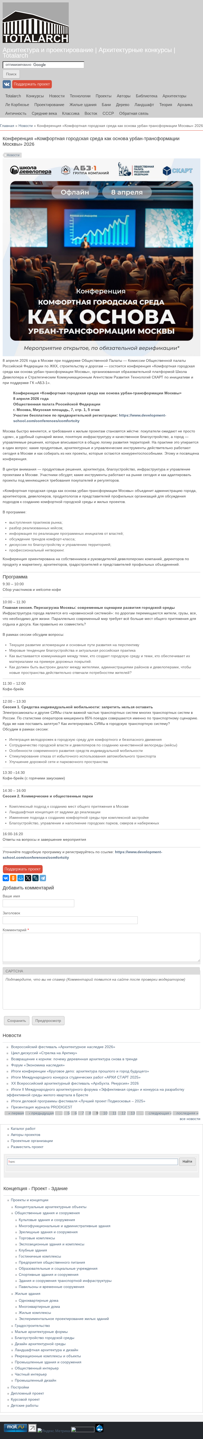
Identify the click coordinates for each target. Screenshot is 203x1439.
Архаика (184, 104)
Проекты (104, 96)
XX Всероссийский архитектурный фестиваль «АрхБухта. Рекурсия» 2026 (75, 1083)
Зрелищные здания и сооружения (48, 1232)
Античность (15, 113)
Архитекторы (174, 96)
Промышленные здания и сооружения (48, 1362)
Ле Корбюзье (17, 104)
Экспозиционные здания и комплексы (51, 1244)
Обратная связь (134, 113)
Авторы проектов (25, 1134)
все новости (190, 1119)
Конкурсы (35, 96)
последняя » (188, 1113)
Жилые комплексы (35, 1312)
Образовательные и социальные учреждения (58, 1268)
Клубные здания (33, 1250)
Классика (70, 113)
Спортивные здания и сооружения (49, 1274)
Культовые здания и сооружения (47, 1220)
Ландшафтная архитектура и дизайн (46, 1350)
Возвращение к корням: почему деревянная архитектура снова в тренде (74, 1059)
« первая (16, 1113)
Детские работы (24, 1405)
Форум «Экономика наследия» (38, 1065)
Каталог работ (23, 1128)
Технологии (80, 96)
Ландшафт (144, 104)
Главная (7, 126)
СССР (108, 113)
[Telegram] (43, 878)
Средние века (44, 113)
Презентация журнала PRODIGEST (41, 1107)
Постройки (20, 1387)
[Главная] (36, 22)
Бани (106, 104)
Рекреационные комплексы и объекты (48, 1356)
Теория (165, 104)
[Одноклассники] (13, 878)
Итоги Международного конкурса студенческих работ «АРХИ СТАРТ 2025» (76, 1077)
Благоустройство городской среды (44, 1338)
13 (133, 1113)
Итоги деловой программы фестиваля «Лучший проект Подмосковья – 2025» (78, 1101)
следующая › (160, 1113)
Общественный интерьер (37, 1368)
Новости (56, 96)
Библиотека (146, 96)
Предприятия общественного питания (52, 1262)
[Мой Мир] (20, 878)
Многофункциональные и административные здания (64, 1226)
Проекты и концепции (29, 1200)
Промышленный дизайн (35, 1380)
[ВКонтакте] (6, 878)
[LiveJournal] (35, 878)
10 (105, 1113)
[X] (28, 878)
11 (115, 1113)
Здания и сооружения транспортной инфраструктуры (65, 1280)
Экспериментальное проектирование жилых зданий (64, 1319)
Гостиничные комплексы (40, 1256)
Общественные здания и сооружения (47, 1213)
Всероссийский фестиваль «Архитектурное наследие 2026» (63, 1047)
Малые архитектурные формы (41, 1332)
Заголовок (11, 913)
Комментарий (16, 930)
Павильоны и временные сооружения (51, 1287)
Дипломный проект (27, 1393)
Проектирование (49, 104)
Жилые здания (83, 104)
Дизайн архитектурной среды (40, 1344)
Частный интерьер (31, 1374)
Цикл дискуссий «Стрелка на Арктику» (44, 1053)
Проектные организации (32, 1141)
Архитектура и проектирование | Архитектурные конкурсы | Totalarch (89, 52)
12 (124, 1113)
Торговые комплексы (37, 1238)
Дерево (122, 104)
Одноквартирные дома (38, 1300)
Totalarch (13, 96)
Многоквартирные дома (39, 1306)
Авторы (124, 96)
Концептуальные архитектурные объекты (50, 1207)
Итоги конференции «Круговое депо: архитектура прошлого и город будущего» (80, 1071)
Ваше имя (11, 896)
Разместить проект (27, 1147)
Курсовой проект (25, 1399)
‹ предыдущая (41, 1113)
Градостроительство (32, 1325)
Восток (91, 113)
